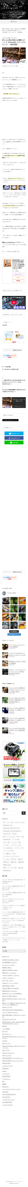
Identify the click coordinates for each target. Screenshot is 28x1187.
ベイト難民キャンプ (9, 853)
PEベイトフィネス (9, 836)
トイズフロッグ (16, 845)
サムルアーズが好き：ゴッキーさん (10, 975)
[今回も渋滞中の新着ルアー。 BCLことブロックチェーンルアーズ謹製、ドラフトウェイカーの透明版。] (22, 600)
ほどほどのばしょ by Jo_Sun (9, 1019)
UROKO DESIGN (6, 1076)
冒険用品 (4, 1084)
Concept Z (6, 833)
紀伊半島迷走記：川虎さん (8, 985)
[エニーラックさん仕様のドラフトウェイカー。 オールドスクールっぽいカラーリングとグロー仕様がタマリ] (6, 617)
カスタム (6, 842)
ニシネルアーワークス (7, 1065)
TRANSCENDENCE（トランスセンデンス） (12, 1058)
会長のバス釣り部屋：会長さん (9, 996)
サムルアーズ (16, 842)
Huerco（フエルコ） (7, 1055)
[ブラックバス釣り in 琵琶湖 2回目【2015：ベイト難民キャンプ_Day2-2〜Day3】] (5, 722)
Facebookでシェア (15, 438)
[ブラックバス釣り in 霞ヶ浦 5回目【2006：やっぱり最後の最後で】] (5, 732)
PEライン (20, 836)
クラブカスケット (6, 1078)
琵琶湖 (13, 862)
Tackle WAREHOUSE (7, 1102)
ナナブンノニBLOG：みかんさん (10, 1012)
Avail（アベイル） (6, 1043)
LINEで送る (15, 442)
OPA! (3, 1081)
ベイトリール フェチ (10, 8)
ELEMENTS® (5, 1068)
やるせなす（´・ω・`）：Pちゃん (10, 983)
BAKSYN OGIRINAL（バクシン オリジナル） (12, 1060)
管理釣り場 (7, 865)
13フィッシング (8, 822)
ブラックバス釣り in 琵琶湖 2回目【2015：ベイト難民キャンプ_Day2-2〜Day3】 (17, 720)
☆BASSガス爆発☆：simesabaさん (10, 988)
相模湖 (21, 862)
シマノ (6, 845)
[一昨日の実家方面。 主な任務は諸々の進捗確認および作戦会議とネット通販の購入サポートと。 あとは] (14, 609)
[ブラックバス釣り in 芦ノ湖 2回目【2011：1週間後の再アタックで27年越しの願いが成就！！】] (5, 702)
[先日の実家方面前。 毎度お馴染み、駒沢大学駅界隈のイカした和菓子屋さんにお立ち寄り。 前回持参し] (6, 600)
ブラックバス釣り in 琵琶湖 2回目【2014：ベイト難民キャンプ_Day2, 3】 (17, 710)
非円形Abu (7, 870)
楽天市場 (18, 280)
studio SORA (5, 1091)
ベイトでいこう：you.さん (8, 965)
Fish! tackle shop (6, 1097)
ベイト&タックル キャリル (8, 1099)
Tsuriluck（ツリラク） (7, 1007)
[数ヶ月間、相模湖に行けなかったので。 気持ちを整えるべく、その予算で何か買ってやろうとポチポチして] (14, 617)
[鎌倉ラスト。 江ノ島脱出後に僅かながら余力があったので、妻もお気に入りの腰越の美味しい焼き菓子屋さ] (6, 625)
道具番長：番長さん (7, 967)
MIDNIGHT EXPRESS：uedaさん (10, 970)
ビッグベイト (18, 848)
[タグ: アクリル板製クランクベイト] (5, 665)
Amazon (18, 277)
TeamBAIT (6, 839)
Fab (14, 833)
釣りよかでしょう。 (7, 1034)
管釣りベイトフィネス (10, 867)
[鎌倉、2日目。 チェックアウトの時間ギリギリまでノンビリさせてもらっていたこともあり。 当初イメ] (14, 625)
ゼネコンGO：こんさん (7, 980)
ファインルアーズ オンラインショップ (11, 1089)
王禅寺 (6, 862)
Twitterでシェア (15, 433)
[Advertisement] (14, 120)
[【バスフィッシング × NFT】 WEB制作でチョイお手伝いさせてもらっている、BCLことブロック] (22, 609)
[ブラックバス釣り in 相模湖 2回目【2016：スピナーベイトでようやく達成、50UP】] (5, 692)
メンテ (6, 859)
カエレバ (16, 269)
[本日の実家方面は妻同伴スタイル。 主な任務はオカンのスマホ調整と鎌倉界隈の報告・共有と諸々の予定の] (22, 617)
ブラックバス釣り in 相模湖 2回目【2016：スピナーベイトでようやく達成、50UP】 (17, 689)
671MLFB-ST (7, 825)
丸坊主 (13, 859)
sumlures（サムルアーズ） (8, 1053)
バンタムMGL (7, 848)
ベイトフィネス (8, 850)
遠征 (20, 867)
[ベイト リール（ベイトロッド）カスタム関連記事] (5, 649)
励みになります (17, 350)
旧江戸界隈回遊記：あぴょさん (9, 962)
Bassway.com (5, 1086)
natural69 (4, 325)
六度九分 (4, 1071)
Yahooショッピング (18, 274)
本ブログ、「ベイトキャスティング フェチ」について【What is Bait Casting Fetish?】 (17, 671)
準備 (20, 859)
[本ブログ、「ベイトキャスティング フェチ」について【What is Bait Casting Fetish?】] (5, 673)
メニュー (15, 21)
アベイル (15, 839)
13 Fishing (4, 1040)
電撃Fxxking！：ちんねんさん (9, 972)
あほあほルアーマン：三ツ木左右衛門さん (12, 993)
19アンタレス (19, 822)
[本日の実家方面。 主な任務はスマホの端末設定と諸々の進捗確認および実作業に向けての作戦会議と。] (14, 600)
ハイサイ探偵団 (6, 1028)
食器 (17, 369)
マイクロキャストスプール (11, 856)
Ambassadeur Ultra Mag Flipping (12, 831)
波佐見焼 (13, 369)
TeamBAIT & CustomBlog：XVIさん (10, 959)
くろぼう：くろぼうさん (8, 978)
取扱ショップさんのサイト (9, 242)
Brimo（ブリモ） (6, 1050)
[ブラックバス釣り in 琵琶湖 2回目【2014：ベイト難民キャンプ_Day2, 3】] (5, 712)
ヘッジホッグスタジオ (7, 1104)
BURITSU (4, 1026)
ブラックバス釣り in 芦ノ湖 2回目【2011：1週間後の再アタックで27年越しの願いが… (17, 699)
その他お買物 (7, 366)
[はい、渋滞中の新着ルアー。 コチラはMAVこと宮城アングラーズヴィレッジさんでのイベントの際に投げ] (6, 609)
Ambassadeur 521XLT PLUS (11, 828)
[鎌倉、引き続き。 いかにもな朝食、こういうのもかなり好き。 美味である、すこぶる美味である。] (22, 625)
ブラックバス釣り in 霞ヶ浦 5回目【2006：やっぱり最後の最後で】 (17, 730)
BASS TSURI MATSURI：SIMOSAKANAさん (12, 1009)
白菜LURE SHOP (6, 1063)
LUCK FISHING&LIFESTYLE (9, 1094)
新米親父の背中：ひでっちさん (9, 991)
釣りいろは (4, 1031)
